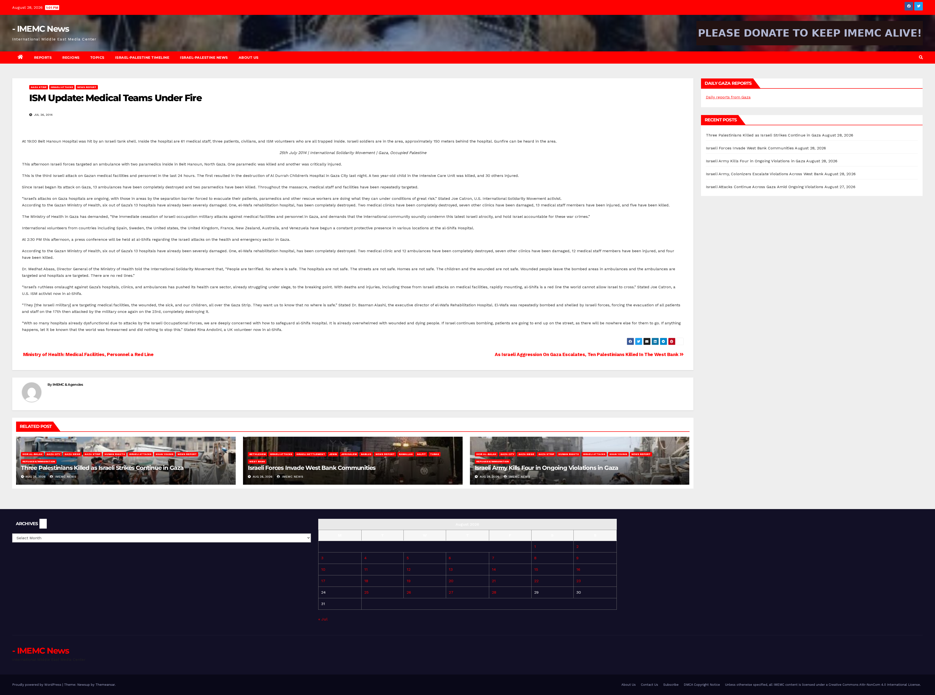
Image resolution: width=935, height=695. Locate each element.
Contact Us (649, 684)
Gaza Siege (72, 454)
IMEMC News (65, 476)
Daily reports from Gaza (728, 97)
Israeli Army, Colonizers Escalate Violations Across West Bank (764, 174)
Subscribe (671, 684)
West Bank (257, 461)
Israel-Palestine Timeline (142, 57)
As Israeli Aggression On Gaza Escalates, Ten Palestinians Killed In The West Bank (587, 354)
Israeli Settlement (310, 454)
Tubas (434, 454)
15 (536, 569)
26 (409, 592)
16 (578, 569)
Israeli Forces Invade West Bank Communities (311, 467)
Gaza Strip (39, 87)
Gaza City (53, 454)
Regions (71, 57)
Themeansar (105, 684)
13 (451, 569)
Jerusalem (349, 454)
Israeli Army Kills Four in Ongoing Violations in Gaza (546, 467)
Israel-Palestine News (204, 57)
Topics (97, 57)
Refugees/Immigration (38, 461)
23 (578, 581)
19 (409, 581)
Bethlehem (257, 454)
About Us (249, 57)
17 (323, 581)
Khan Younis (164, 454)
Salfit (421, 454)
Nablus (366, 454)
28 (494, 592)
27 (451, 592)
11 (366, 569)
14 (494, 569)
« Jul (322, 619)
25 (366, 592)
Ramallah (406, 454)
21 (494, 581)
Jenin (333, 454)
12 (409, 569)
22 (536, 581)
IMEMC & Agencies (68, 384)
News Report (86, 87)
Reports (43, 57)
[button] (921, 57)
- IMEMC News (40, 29)
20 (451, 581)
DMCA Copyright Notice (702, 684)
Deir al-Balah (32, 454)
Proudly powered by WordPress (37, 684)
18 (366, 581)
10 (323, 569)
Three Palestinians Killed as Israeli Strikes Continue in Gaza (102, 467)
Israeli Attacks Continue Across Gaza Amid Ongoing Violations (764, 186)
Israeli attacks (62, 87)
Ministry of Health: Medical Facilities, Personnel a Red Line (88, 354)
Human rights (114, 454)
